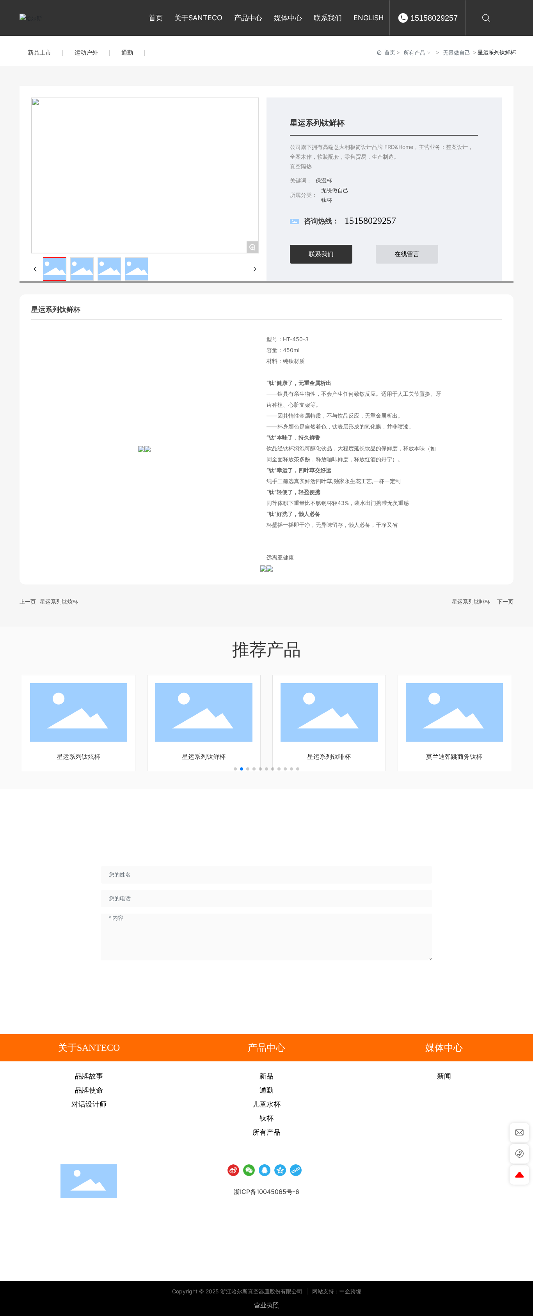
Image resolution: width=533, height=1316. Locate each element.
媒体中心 (444, 1048)
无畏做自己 (456, 52)
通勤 (127, 52)
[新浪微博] (233, 1170)
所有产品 (414, 52)
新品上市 (39, 52)
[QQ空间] (280, 1170)
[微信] (249, 1170)
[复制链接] (296, 1170)
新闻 (444, 1076)
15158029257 (434, 18)
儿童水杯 (266, 1104)
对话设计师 (89, 1104)
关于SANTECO (89, 1048)
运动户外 (86, 52)
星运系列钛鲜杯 (204, 756)
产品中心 (266, 1048)
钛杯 (326, 200)
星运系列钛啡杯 (471, 601)
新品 (266, 1076)
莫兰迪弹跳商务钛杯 (454, 756)
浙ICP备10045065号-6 (266, 1192)
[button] (235, 768)
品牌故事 (89, 1076)
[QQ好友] (264, 1170)
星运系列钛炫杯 (59, 601)
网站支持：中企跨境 (336, 1291)
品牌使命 (89, 1090)
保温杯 (324, 180)
